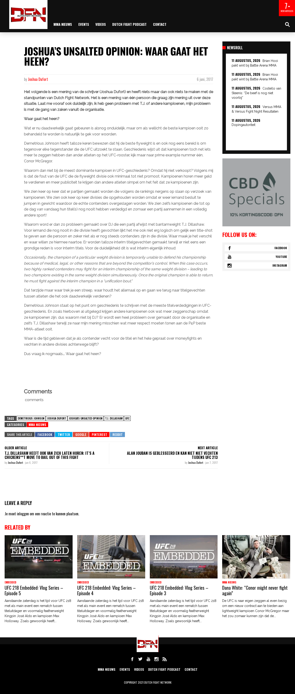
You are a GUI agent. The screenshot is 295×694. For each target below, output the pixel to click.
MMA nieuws (62, 24)
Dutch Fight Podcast (129, 24)
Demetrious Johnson (31, 418)
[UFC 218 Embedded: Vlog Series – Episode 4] (111, 556)
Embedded (10, 582)
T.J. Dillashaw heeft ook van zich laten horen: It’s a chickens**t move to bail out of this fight (49, 455)
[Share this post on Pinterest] (99, 434)
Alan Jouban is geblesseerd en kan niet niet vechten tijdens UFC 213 (172, 455)
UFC (127, 418)
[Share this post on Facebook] (45, 434)
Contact (159, 24)
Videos (100, 24)
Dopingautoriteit (243, 125)
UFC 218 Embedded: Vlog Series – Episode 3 (179, 590)
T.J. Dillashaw (114, 418)
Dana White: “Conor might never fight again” (255, 590)
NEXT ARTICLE (208, 447)
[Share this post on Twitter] (63, 434)
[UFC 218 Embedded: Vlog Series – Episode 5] (39, 556)
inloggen (23, 513)
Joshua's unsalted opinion (86, 418)
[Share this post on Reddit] (117, 434)
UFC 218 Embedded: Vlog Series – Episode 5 (34, 590)
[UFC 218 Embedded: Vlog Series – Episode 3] (184, 556)
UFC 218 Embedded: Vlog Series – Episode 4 (106, 590)
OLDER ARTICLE (16, 447)
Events (83, 24)
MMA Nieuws (37, 424)
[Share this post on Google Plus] (81, 434)
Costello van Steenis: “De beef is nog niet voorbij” (256, 93)
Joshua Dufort (38, 79)
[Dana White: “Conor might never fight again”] (256, 556)
